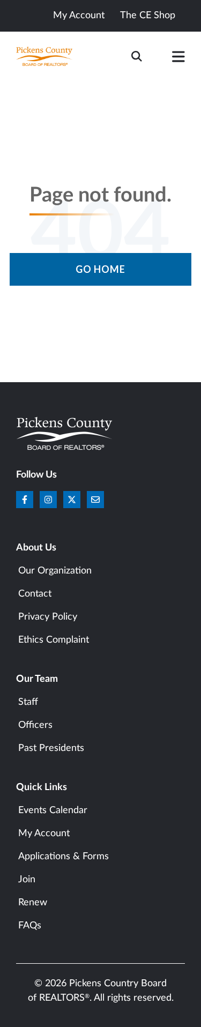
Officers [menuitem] (35, 725)
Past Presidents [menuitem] (51, 748)
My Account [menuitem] (44, 833)
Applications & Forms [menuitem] (63, 856)
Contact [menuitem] (34, 594)
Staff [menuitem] (28, 702)
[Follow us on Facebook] (24, 499)
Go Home (100, 269)
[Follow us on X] (71, 499)
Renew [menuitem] (32, 902)
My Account (79, 15)
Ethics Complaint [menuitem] (53, 640)
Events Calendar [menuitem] (52, 810)
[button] (178, 59)
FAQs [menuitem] (29, 926)
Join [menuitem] (26, 879)
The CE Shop (147, 15)
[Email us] (95, 499)
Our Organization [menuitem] (55, 571)
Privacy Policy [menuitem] (47, 617)
